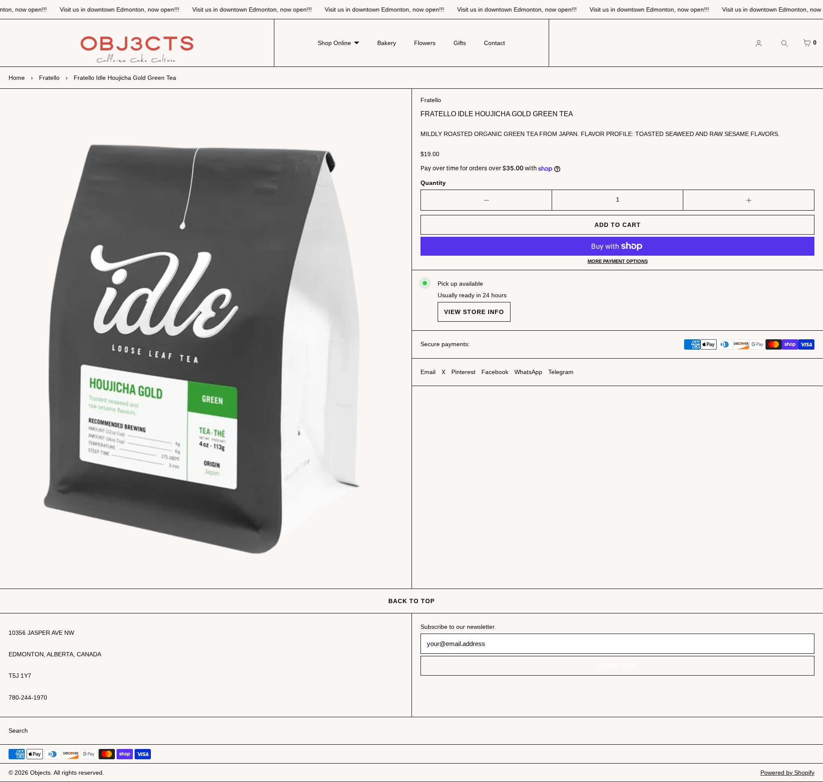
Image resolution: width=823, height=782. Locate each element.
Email (428, 371)
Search (18, 730)
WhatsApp (528, 371)
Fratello (49, 77)
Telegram (561, 371)
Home (17, 77)
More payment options (618, 261)
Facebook (494, 371)
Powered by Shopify (787, 772)
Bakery (386, 42)
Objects (40, 772)
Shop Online (334, 42)
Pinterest (463, 371)
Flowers (425, 42)
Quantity (433, 182)
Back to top (411, 601)
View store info (474, 311)
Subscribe (617, 665)
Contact (494, 42)
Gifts (460, 42)
